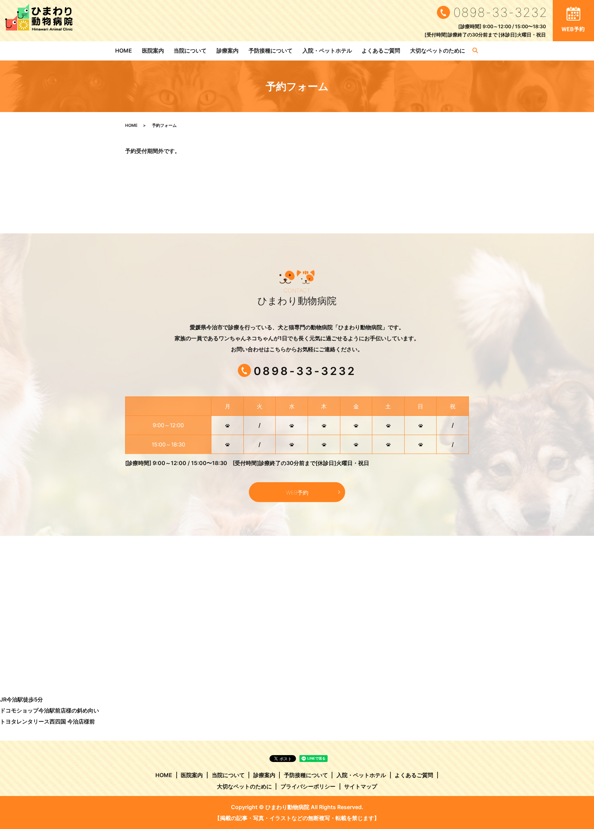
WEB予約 (297, 492)
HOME (123, 50)
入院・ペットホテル (327, 50)
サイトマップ (360, 786)
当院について (190, 50)
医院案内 (153, 50)
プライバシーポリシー (308, 786)
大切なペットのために (437, 50)
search (475, 51)
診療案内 (228, 50)
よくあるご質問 (381, 50)
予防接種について (271, 50)
